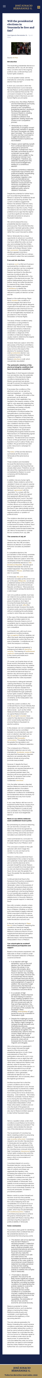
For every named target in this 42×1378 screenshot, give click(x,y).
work (16, 264)
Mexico (19, 571)
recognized (14, 635)
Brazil (13, 716)
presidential (15, 353)
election (17, 359)
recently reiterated (17, 1139)
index (12, 452)
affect (25, 605)
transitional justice (16, 1212)
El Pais (15, 58)
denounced (25, 1151)
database (12, 288)
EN (39, 7)
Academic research (24, 752)
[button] (4, 6)
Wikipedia (22, 581)
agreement (18, 490)
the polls (20, 577)
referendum (22, 1011)
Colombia (22, 716)
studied (15, 300)
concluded (14, 250)
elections (19, 780)
